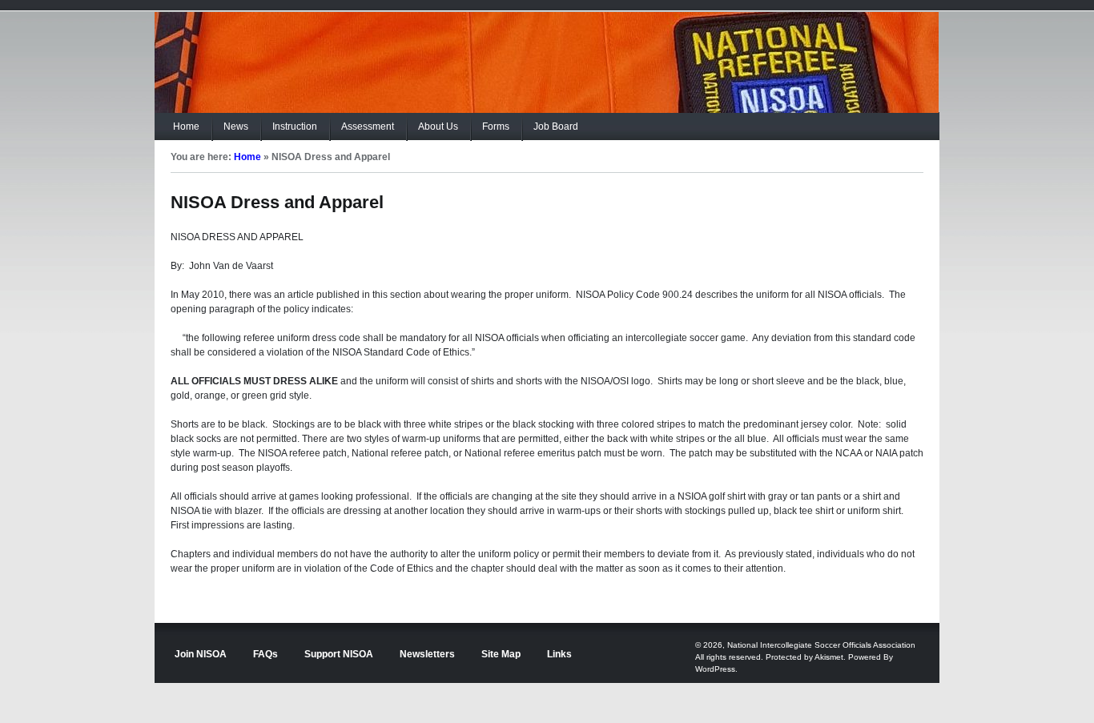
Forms (495, 126)
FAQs (265, 654)
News (235, 126)
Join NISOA (201, 654)
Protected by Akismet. (806, 657)
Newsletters (427, 654)
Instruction (294, 126)
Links (559, 654)
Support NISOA (338, 654)
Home (186, 126)
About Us (438, 126)
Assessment (367, 126)
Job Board (555, 126)
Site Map (501, 654)
